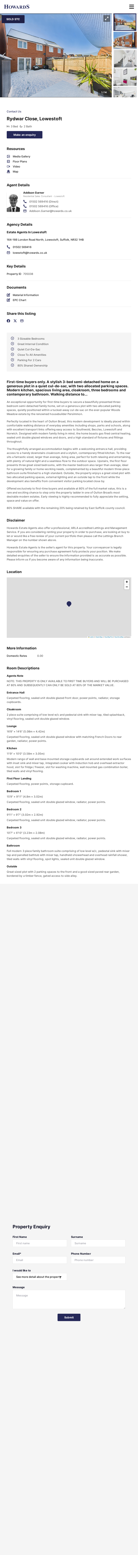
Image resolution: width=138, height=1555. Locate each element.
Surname (77, 1237)
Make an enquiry (24, 134)
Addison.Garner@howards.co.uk (50, 211)
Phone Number (81, 1253)
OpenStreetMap (119, 637)
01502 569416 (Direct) (43, 201)
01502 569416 (22, 247)
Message (19, 1287)
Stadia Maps (99, 637)
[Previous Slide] (4, 55)
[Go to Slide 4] (125, 77)
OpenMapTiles (109, 637)
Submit (69, 1317)
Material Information (26, 295)
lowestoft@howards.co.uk (30, 252)
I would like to (22, 1270)
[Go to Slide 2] (125, 40)
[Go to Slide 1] (124, 22)
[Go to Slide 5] (125, 95)
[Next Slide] (108, 55)
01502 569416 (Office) (43, 206)
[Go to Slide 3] (125, 58)
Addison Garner (33, 192)
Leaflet (91, 637)
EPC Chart (19, 300)
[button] (56, 55)
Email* (17, 1253)
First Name (20, 1237)
